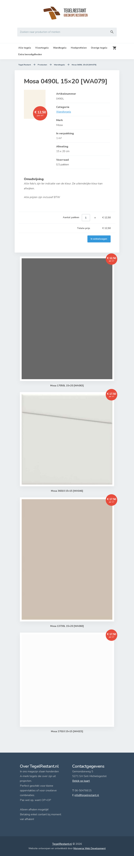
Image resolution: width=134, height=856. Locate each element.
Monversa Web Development (89, 848)
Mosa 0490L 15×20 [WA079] (84, 64)
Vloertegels (42, 47)
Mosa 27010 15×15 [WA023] (67, 731)
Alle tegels (24, 47)
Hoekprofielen (79, 47)
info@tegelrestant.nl (87, 795)
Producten (42, 64)
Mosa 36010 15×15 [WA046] (67, 491)
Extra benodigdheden (30, 54)
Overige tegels (99, 47)
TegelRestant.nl (62, 844)
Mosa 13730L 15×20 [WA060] (67, 626)
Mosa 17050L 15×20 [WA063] (67, 385)
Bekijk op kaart (81, 781)
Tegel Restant (24, 64)
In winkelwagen (99, 239)
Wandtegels (59, 47)
